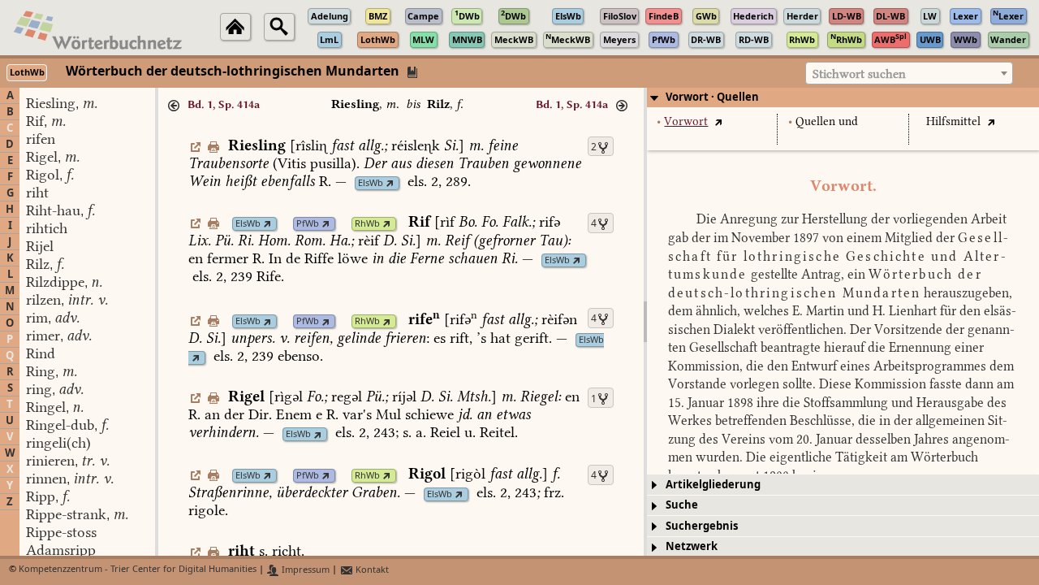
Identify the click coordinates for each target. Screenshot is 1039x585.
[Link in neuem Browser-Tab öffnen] (390, 183)
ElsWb (370, 183)
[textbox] (909, 74)
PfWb (307, 224)
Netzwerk (692, 546)
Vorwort (686, 121)
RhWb (367, 224)
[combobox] (909, 73)
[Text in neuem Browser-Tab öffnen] (718, 121)
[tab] (843, 97)
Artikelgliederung (713, 484)
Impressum (304, 570)
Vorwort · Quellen (712, 97)
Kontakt (371, 570)
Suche (682, 505)
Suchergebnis (702, 526)
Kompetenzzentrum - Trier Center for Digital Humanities (138, 570)
